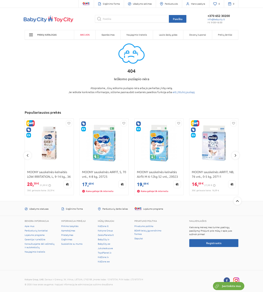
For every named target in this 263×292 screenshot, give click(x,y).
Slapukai (138, 238)
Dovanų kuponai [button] (197, 34)
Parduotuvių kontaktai (36, 230)
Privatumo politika (143, 226)
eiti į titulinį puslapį (184, 92)
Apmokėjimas (68, 230)
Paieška (177, 19)
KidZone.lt (103, 226)
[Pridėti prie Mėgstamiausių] (69, 123)
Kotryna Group (105, 230)
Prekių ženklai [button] (225, 34)
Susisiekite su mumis (71, 244)
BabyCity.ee (104, 244)
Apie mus (29, 226)
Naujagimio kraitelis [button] (136, 34)
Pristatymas (67, 235)
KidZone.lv (103, 257)
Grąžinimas (66, 239)
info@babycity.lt (216, 19)
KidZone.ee (104, 261)
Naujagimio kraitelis (35, 251)
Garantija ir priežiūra (35, 239)
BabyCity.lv (103, 239)
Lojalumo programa (34, 235)
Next (235, 155)
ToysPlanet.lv (104, 252)
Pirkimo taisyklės (69, 226)
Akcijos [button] (85, 34)
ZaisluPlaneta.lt (106, 235)
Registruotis (213, 243)
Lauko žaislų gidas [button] (168, 34)
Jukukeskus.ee (105, 248)
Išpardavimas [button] (108, 34)
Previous (27, 155)
